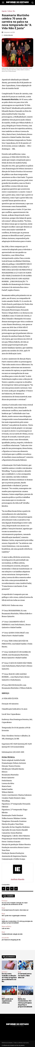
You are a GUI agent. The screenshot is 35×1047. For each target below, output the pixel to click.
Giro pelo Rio (5, 937)
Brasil (3, 908)
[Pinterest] (12, 888)
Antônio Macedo (8, 35)
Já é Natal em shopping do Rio (11, 940)
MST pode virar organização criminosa (14, 915)
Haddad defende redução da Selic (12, 934)
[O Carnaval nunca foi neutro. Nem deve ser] (25, 965)
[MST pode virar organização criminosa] (9, 990)
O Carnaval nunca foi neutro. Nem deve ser (15, 910)
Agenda (4, 11)
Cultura (9, 11)
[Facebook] (3, 888)
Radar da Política (6, 926)
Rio (14, 11)
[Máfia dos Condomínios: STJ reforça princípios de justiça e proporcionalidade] (25, 990)
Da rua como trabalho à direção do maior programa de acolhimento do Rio (15, 903)
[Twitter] (8, 888)
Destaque (4, 901)
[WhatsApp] (16, 888)
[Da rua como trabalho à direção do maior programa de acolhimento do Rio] (9, 965)
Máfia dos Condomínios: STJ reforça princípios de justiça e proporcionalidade (17, 922)
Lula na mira (5, 928)
